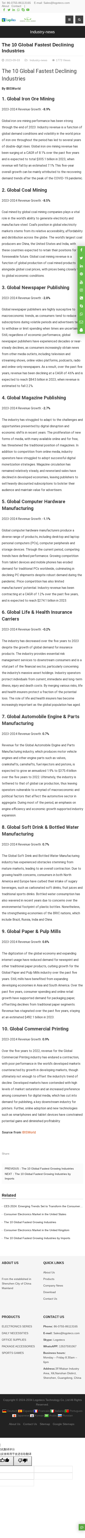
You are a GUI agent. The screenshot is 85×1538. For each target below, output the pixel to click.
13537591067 (67, 1346)
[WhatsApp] (18, 10)
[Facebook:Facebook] (81, 250)
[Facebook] (4, 10)
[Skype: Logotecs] (81, 306)
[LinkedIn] (13, 10)
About (5, 6)
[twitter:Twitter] (81, 258)
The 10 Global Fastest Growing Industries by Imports (37, 1238)
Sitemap (45, 1424)
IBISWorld (13, 88)
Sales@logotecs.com (56, 2)
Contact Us (50, 1298)
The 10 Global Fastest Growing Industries (48, 1168)
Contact (16, 6)
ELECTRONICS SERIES (17, 1326)
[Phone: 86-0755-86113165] (81, 298)
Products (48, 1279)
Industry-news (42, 32)
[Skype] (23, 10)
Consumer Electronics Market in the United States (35, 1214)
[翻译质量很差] (23, 1461)
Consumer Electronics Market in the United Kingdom (36, 1230)
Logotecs (59, 1339)
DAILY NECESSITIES (15, 1333)
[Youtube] (28, 10)
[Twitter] (9, 10)
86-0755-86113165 (19, 2)
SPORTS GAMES (13, 1352)
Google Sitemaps (63, 1424)
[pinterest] (81, 274)
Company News (53, 1285)
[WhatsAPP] (81, 314)
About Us (49, 1272)
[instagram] (81, 282)
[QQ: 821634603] (81, 330)
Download (49, 1292)
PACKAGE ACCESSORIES (18, 1346)
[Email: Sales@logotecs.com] (81, 322)
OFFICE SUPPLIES (14, 1339)
